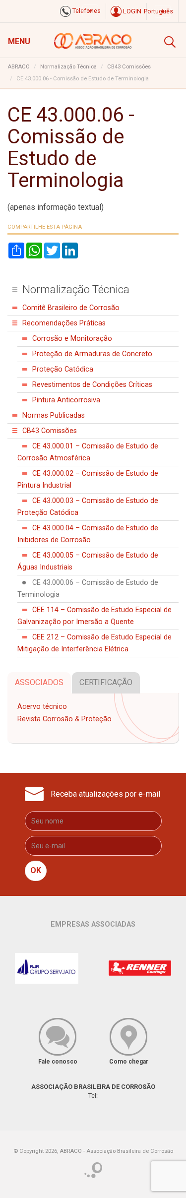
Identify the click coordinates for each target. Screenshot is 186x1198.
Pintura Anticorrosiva (66, 400)
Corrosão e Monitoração (72, 338)
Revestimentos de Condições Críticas (92, 384)
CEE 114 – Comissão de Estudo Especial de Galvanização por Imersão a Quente (94, 616)
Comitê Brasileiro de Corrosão (71, 308)
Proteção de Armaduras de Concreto (92, 354)
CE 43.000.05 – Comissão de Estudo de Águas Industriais (87, 561)
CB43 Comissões (129, 66)
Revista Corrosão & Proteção (64, 719)
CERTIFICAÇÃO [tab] (105, 682)
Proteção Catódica (62, 369)
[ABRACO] (93, 40)
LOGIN (131, 11)
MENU (19, 41)
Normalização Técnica (68, 66)
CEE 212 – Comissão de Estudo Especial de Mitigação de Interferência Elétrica (94, 643)
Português (158, 11)
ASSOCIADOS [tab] (39, 682)
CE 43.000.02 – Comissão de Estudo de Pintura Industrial (87, 479)
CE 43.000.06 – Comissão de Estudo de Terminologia (87, 588)
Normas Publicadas (53, 415)
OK (35, 870)
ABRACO (18, 66)
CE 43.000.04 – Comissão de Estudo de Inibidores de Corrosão (87, 534)
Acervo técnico (42, 706)
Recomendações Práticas (64, 323)
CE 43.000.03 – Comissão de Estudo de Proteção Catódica (87, 507)
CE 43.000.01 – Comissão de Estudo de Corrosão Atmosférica (87, 452)
